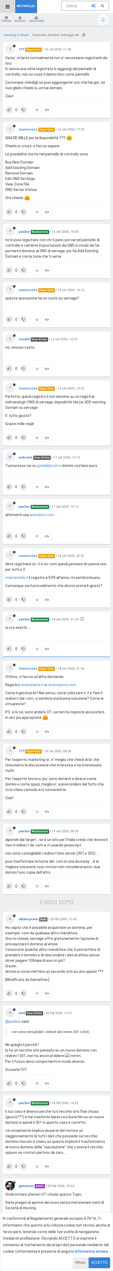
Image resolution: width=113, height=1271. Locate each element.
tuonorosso (28, 129)
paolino (24, 232)
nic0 (22, 1013)
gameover (26, 1186)
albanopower (28, 919)
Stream (6, 21)
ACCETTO (99, 1262)
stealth (24, 339)
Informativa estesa (91, 1251)
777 (21, 49)
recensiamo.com (62, 685)
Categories (36, 21)
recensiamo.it (32, 685)
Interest (20, 21)
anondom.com (42, 515)
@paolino (13, 1021)
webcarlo (26, 457)
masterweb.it (16, 577)
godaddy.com (48, 466)
